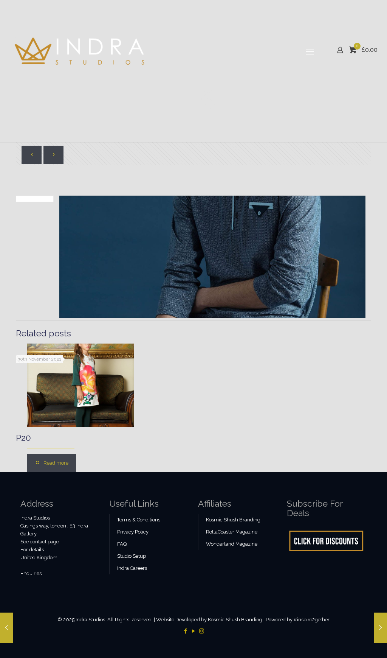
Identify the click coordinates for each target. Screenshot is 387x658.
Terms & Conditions (138, 520)
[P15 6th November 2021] (6, 628)
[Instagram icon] (201, 631)
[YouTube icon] (194, 631)
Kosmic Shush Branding (233, 520)
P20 (23, 437)
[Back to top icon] (351, 642)
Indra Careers (132, 568)
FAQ (122, 544)
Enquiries (31, 573)
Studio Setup (131, 556)
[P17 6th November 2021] (380, 628)
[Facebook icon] (186, 631)
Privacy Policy (133, 532)
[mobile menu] (309, 51)
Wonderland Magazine (231, 544)
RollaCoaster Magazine (231, 532)
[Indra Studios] (80, 51)
